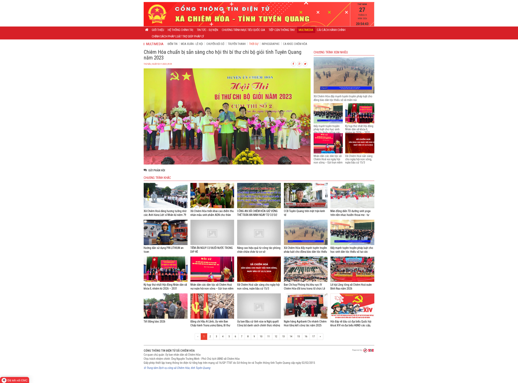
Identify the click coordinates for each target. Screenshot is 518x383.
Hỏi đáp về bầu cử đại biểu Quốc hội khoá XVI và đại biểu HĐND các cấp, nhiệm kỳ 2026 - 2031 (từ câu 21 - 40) (351, 325)
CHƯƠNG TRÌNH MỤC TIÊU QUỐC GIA (243, 30)
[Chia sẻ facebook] (293, 63)
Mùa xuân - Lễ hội (192, 44)
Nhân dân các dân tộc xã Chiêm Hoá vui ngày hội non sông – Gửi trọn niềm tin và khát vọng (328, 160)
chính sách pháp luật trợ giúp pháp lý (178, 36)
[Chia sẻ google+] (299, 63)
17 (313, 336)
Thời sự (253, 44)
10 (261, 336)
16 (306, 336)
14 (291, 336)
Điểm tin (172, 44)
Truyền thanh (237, 44)
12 (276, 336)
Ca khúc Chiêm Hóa (295, 44)
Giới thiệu (158, 30)
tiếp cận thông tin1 (282, 30)
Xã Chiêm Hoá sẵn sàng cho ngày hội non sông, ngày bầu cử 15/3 (359, 159)
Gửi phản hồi (156, 170)
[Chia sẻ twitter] (305, 63)
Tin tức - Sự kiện (207, 30)
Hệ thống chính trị (180, 30)
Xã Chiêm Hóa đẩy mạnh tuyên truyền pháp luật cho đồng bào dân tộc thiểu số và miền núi (305, 251)
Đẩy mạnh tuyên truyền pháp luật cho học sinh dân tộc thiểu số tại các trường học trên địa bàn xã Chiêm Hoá (327, 132)
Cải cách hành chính (331, 30)
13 (283, 336)
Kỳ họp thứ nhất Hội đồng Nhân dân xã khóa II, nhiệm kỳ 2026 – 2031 (359, 129)
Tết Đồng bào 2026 (154, 321)
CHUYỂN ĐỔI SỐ (215, 44)
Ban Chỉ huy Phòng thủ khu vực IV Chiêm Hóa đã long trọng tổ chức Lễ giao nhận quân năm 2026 (304, 288)
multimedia (306, 30)
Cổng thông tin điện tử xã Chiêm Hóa (169, 350)
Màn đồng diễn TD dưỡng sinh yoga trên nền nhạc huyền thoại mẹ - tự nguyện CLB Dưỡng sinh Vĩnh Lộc (350, 214)
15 (298, 336)
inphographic (271, 44)
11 (268, 336)
